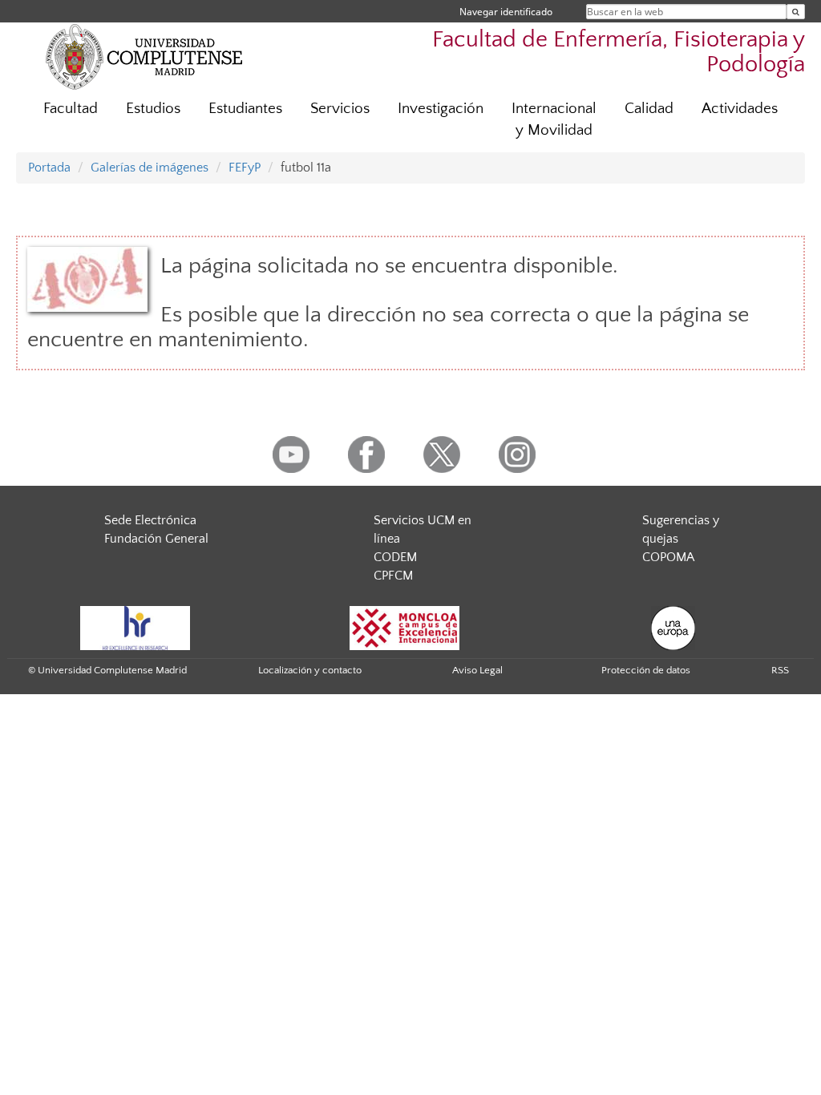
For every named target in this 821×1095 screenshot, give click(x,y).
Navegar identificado (505, 11)
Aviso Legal (477, 670)
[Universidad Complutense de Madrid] (144, 56)
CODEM (395, 557)
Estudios (153, 108)
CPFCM (393, 575)
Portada (49, 167)
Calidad (649, 108)
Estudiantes (245, 108)
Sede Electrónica (150, 520)
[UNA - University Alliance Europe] (673, 627)
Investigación (440, 108)
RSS (780, 670)
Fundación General (156, 538)
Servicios (340, 108)
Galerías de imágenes (149, 167)
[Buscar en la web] (796, 11)
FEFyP (245, 167)
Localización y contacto (310, 670)
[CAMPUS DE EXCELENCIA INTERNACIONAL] (405, 627)
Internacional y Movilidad (554, 119)
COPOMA (668, 557)
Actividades (740, 108)
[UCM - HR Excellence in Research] (135, 627)
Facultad (70, 108)
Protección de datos (645, 670)
